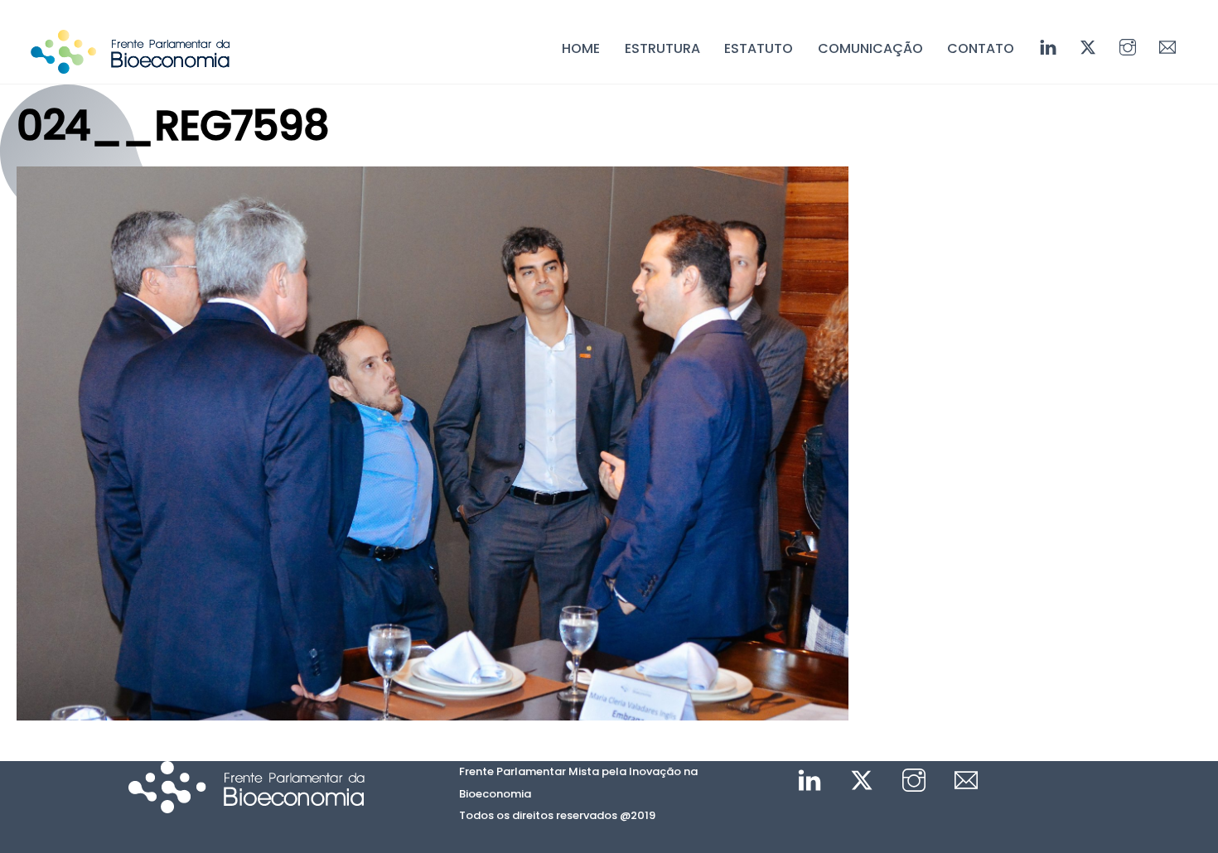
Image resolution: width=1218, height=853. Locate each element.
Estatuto (758, 48)
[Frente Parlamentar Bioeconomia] (130, 65)
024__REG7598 (172, 125)
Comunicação (870, 48)
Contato (980, 48)
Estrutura (662, 48)
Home (581, 48)
